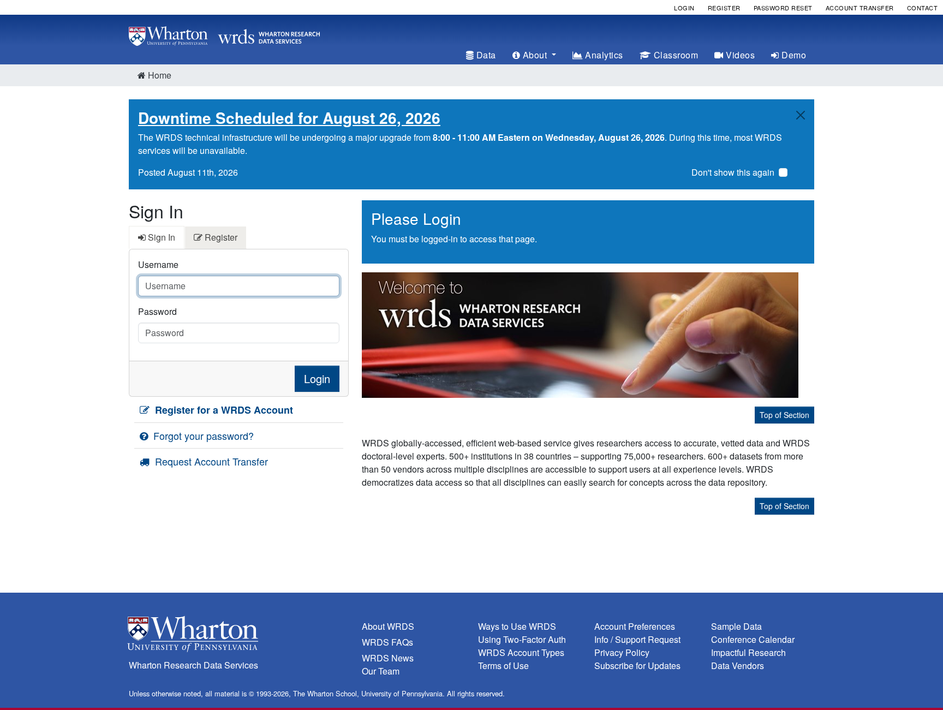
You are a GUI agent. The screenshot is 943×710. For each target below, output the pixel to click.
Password (157, 311)
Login (684, 7)
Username (158, 264)
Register (724, 7)
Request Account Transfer (210, 461)
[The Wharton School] (239, 636)
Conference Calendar (753, 639)
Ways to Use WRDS (517, 626)
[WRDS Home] (224, 34)
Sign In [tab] (160, 237)
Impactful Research (748, 652)
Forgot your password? (202, 435)
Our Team (380, 671)
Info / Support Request (637, 639)
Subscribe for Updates (637, 665)
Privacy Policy (621, 652)
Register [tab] (219, 237)
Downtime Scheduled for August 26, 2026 (289, 117)
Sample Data (736, 626)
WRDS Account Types (521, 652)
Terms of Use (503, 665)
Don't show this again (732, 172)
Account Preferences (634, 626)
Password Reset (783, 7)
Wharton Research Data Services (193, 665)
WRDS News (388, 658)
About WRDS (388, 626)
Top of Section (784, 414)
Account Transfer (860, 7)
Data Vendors (737, 665)
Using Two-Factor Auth (522, 639)
